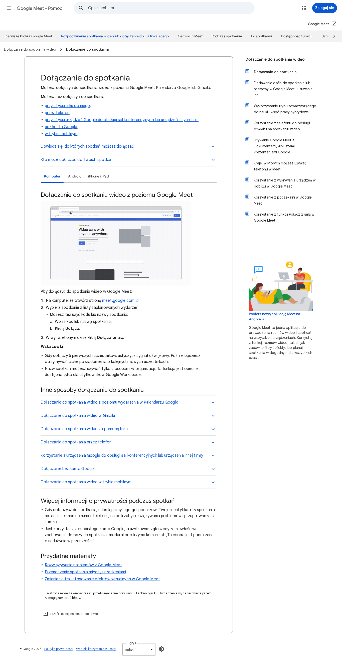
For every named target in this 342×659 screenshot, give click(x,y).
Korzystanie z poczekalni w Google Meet (283, 200)
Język (132, 643)
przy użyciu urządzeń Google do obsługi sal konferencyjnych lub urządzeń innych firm (122, 119)
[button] (9, 8)
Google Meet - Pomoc (39, 8)
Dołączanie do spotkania (275, 72)
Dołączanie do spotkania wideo (275, 59)
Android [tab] (75, 176)
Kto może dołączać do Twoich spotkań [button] (76, 159)
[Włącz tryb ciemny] (161, 649)
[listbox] (138, 649)
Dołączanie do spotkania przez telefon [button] (76, 442)
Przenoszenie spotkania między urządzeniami (85, 572)
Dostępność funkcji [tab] (296, 36)
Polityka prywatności (58, 649)
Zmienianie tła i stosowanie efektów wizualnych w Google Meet (102, 579)
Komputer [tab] (52, 176)
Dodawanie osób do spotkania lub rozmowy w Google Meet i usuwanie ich (283, 89)
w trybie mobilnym (61, 133)
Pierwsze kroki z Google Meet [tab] (28, 36)
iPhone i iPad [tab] (98, 176)
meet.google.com (118, 300)
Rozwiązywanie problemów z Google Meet (83, 565)
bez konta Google (61, 126)
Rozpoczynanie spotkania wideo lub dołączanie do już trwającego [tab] (115, 36)
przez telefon (57, 112)
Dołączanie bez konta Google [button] (68, 468)
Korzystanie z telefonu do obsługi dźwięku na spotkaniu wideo (282, 126)
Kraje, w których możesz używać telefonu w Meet (280, 166)
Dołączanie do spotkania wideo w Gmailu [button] (78, 415)
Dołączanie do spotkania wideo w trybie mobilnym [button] (86, 482)
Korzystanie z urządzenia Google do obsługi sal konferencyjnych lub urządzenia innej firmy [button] (122, 455)
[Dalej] (331, 36)
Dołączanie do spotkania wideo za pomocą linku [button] (84, 428)
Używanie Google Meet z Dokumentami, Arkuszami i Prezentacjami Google (275, 146)
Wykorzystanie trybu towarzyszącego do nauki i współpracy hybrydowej (285, 109)
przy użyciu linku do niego (67, 105)
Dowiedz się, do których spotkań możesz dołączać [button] (87, 146)
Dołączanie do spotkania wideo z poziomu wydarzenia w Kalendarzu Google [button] (109, 402)
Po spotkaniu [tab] (261, 36)
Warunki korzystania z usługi (96, 649)
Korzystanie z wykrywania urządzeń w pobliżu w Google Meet (284, 183)
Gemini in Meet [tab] (190, 36)
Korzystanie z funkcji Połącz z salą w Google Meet (284, 217)
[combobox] (171, 8)
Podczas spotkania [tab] (227, 36)
